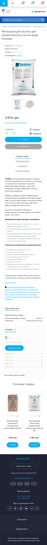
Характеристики (22, 161)
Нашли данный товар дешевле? (15, 123)
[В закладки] (21, 394)
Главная (4, 26)
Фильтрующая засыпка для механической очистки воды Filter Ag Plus (34, 426)
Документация (10, 282)
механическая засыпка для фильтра (21, 287)
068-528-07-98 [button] (22, 458)
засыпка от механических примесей (18, 297)
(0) (12, 52)
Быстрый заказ (23, 147)
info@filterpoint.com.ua (23, 478)
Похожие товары (22, 171)
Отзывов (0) (22, 166)
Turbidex (19, 55)
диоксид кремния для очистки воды (23, 294)
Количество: (9, 129)
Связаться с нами (23, 466)
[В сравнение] (21, 391)
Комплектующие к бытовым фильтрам (19, 26)
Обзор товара (22, 156)
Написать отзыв (14, 348)
